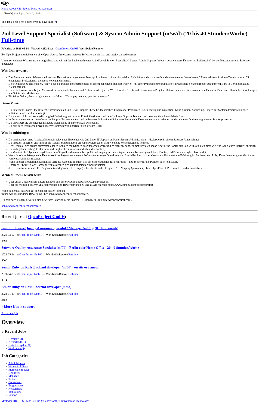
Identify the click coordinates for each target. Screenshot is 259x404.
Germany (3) (15, 338)
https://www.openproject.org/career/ (21, 205)
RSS (19, 8)
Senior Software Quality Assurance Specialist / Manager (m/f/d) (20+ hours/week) (59, 228)
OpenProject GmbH (67, 48)
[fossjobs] (5, 5)
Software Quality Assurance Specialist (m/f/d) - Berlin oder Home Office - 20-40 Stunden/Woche (70, 247)
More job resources (41, 8)
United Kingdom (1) (19, 345)
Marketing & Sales (18, 369)
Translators (14, 391)
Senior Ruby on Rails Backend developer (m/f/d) (36, 287)
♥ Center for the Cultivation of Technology (65, 400)
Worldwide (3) (16, 348)
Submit (26, 8)
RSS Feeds (25, 400)
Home (4, 8)
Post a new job (9, 313)
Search (8, 13)
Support (12, 394)
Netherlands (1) (17, 341)
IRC (15, 400)
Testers (12, 379)
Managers (13, 375)
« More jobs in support (18, 306)
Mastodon (7, 400)
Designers (14, 372)
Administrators (16, 363)
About (12, 8)
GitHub (36, 400)
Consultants (14, 382)
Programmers (15, 385)
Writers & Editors (18, 366)
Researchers (15, 388)
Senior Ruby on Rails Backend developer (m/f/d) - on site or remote (49, 267)
